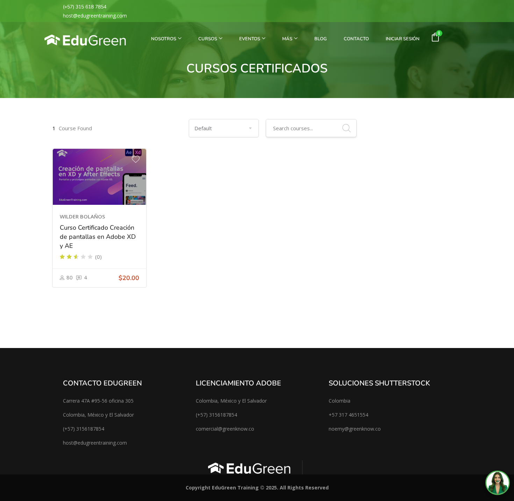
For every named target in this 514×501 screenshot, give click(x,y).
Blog (320, 39)
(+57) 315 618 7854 (84, 7)
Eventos (250, 39)
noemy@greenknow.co (355, 428)
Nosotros (164, 39)
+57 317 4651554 (348, 414)
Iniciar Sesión (403, 39)
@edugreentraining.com (100, 442)
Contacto (356, 39)
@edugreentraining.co (97, 15)
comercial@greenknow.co (225, 428)
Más (287, 39)
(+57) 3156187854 (83, 428)
